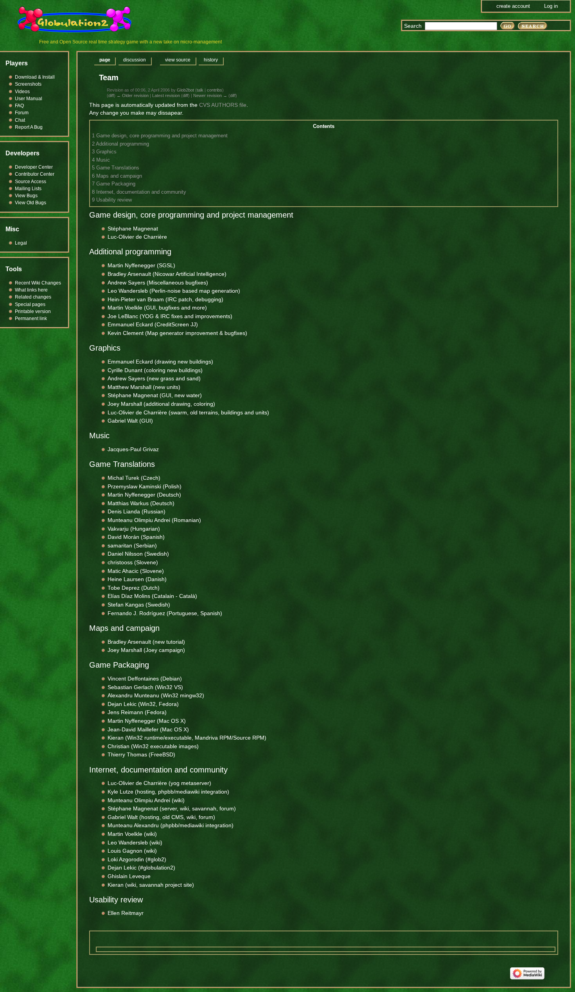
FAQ (19, 105)
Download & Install (35, 77)
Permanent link (31, 318)
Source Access (30, 181)
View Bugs (26, 195)
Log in (551, 6)
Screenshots (28, 84)
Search (413, 26)
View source (177, 60)
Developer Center (34, 167)
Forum (22, 112)
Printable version (33, 311)
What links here (31, 290)
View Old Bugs (30, 202)
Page (104, 60)
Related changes (33, 297)
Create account (513, 6)
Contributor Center (34, 174)
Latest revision (166, 95)
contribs (214, 90)
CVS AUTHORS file (222, 105)
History (211, 60)
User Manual (28, 98)
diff (111, 95)
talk (200, 90)
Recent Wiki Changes (38, 283)
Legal (21, 243)
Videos (22, 91)
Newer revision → (210, 95)
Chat (20, 120)
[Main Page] (79, 19)
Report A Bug (29, 127)
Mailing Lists (28, 188)
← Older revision (133, 95)
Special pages (30, 304)
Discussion (134, 60)
